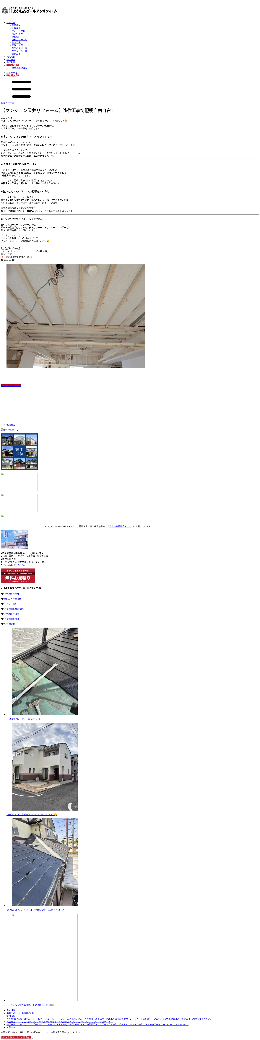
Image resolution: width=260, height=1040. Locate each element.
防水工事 (16, 42)
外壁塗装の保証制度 (14, 609)
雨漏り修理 (17, 45)
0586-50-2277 (21, 565)
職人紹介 (10, 57)
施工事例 (10, 59)
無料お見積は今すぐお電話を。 (16, 1037)
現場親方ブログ (8, 103)
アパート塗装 (18, 31)
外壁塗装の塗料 (11, 594)
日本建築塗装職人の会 (120, 526)
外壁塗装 (16, 25)
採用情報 (10, 1016)
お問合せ (10, 1027)
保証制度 (10, 62)
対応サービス (13, 73)
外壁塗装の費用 (19, 68)
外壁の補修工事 (19, 48)
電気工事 (16, 54)
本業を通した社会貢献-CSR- (20, 1013)
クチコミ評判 (10, 604)
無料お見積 (9, 624)
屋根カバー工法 (19, 39)
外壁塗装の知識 (11, 614)
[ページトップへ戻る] (32, 1038)
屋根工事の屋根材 (12, 599)
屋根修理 (16, 37)
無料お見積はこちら (11, 385)
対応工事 (10, 22)
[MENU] (21, 98)
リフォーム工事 (19, 51)
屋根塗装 (16, 28)
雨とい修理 (17, 34)
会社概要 (10, 1010)
